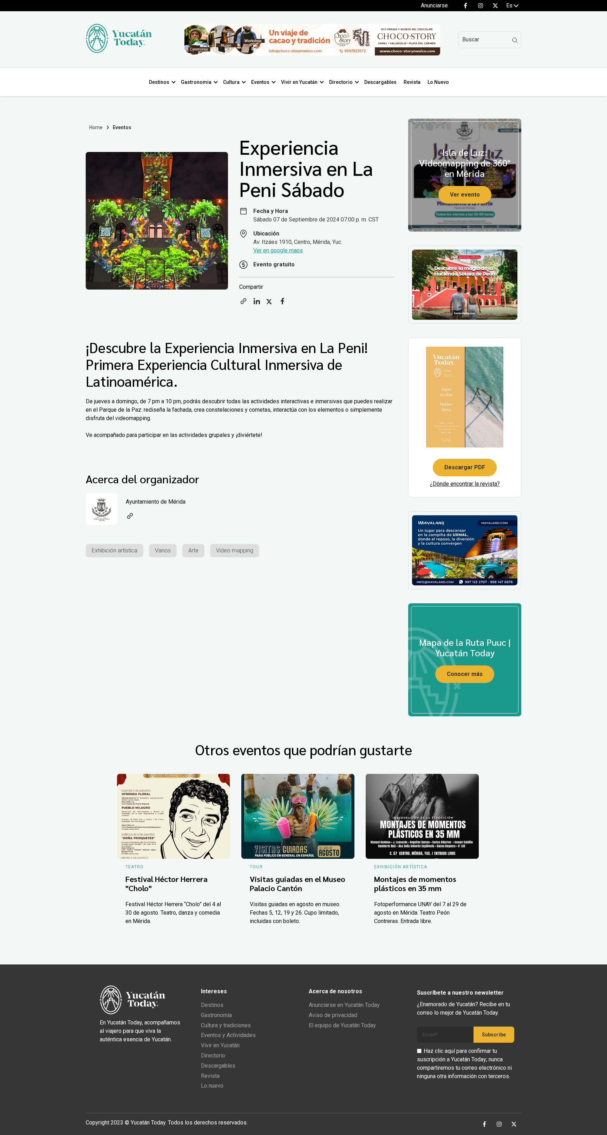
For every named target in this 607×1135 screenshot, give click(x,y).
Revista (412, 82)
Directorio (341, 82)
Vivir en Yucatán (299, 82)
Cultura (231, 82)
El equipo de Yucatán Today (342, 1025)
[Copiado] (243, 303)
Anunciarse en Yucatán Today (344, 1005)
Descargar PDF (464, 467)
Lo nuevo (212, 1085)
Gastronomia (196, 82)
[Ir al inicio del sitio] (119, 51)
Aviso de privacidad (333, 1015)
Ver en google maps (278, 250)
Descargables (380, 82)
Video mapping (234, 550)
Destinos (159, 82)
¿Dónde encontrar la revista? (465, 483)
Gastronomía (216, 1015)
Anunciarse (434, 5)
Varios (163, 550)
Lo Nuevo (438, 82)
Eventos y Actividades (228, 1035)
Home (96, 127)
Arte (193, 550)
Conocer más (465, 674)
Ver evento (465, 194)
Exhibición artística (114, 550)
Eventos (260, 82)
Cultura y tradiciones (226, 1025)
